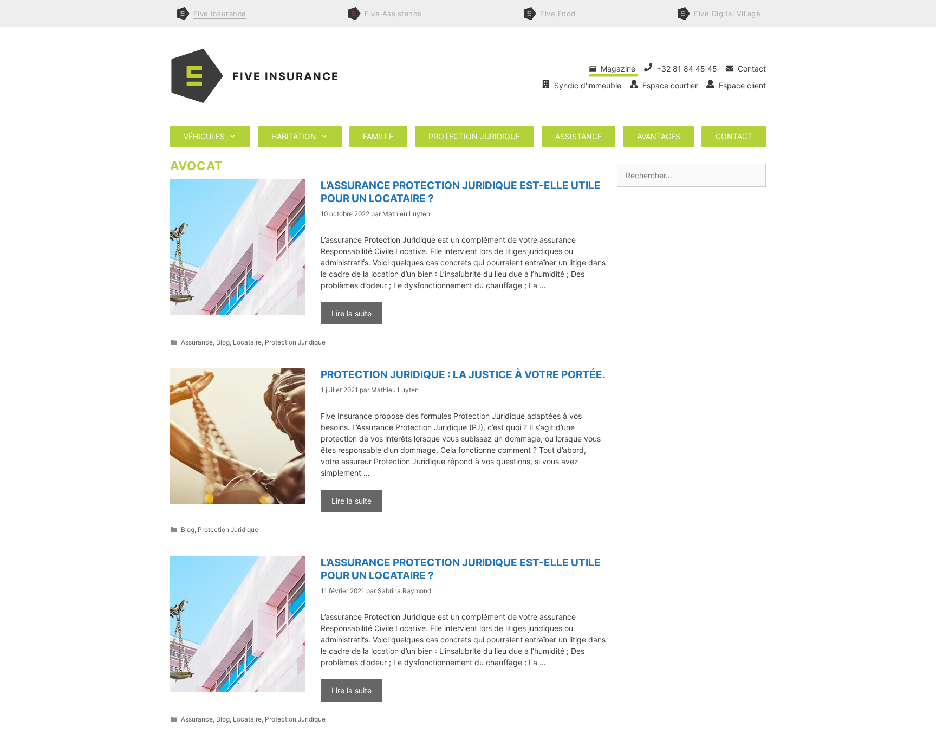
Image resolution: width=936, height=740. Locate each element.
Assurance (197, 342)
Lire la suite (352, 313)
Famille (378, 136)
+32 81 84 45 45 (685, 68)
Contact (749, 68)
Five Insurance (285, 76)
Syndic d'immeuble (586, 85)
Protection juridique (474, 136)
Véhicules (204, 136)
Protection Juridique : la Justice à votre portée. (463, 374)
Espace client (740, 85)
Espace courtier (669, 85)
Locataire (247, 342)
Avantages (658, 136)
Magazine (617, 68)
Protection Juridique (295, 342)
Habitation (293, 136)
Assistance (578, 136)
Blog (223, 342)
